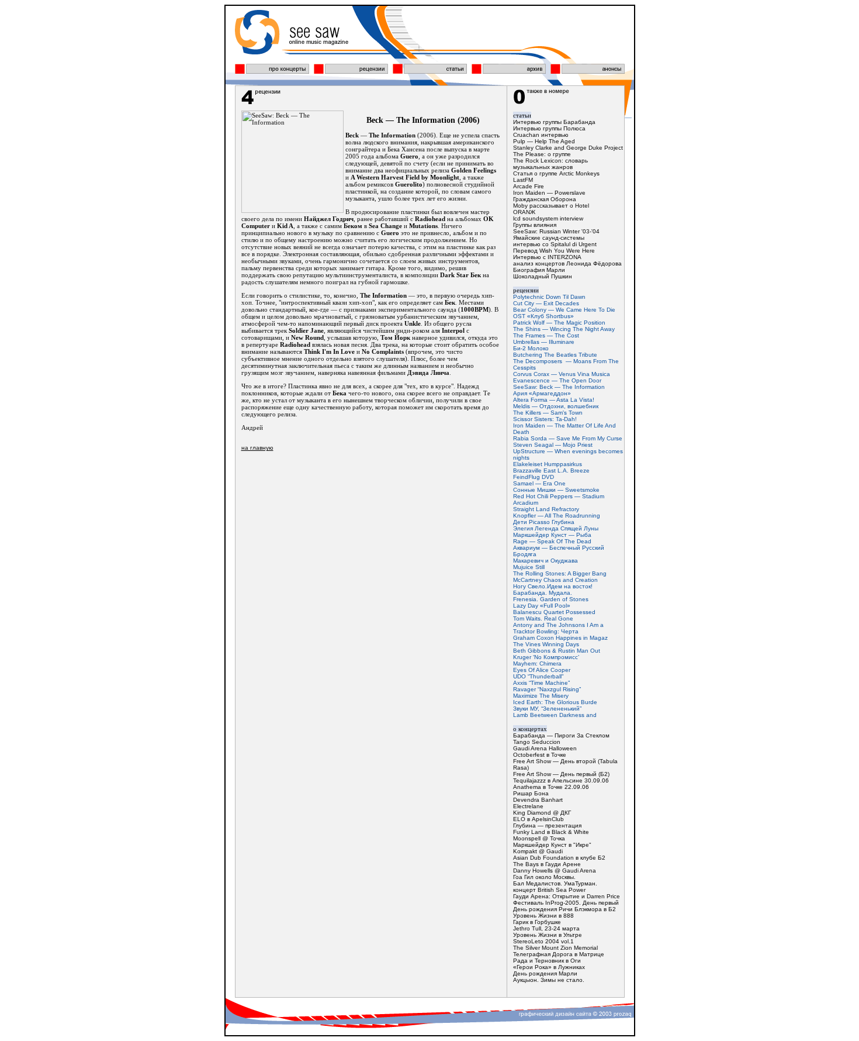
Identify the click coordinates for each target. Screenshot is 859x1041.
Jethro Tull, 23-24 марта (546, 928)
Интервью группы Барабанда (554, 122)
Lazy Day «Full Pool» (541, 605)
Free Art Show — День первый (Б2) (561, 774)
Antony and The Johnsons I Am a (558, 625)
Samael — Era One (539, 483)
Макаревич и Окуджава (545, 560)
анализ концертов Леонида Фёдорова (567, 263)
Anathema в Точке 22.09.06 (551, 787)
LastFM (523, 180)
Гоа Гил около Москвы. (544, 877)
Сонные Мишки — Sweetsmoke (556, 490)
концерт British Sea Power (549, 890)
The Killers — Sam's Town (548, 412)
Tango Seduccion (536, 742)
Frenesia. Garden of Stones (550, 599)
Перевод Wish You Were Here (554, 250)
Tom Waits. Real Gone (543, 618)
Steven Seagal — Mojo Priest (553, 445)
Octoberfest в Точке (539, 755)
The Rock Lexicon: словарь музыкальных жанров (550, 163)
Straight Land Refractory (546, 509)
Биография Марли (539, 270)
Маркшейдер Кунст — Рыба (552, 535)
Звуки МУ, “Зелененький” (547, 708)
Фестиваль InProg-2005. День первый (566, 902)
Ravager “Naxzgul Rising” (547, 689)
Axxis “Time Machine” (541, 683)
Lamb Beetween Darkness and (555, 715)
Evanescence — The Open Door (557, 380)
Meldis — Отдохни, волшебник (555, 406)
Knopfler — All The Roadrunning (556, 515)
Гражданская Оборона (544, 199)
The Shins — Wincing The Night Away (564, 329)
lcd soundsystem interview (548, 218)
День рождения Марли (545, 973)
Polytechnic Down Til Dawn (549, 297)
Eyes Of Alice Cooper (541, 670)
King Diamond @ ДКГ (542, 812)
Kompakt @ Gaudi (538, 851)
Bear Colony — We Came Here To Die (564, 309)
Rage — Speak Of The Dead (552, 541)
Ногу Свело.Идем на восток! (553, 586)
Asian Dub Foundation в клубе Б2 (559, 857)
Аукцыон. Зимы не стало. (548, 980)
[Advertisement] (371, 546)
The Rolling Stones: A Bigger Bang (560, 573)
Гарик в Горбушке (537, 922)
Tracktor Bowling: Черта (546, 631)
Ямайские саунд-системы (548, 238)
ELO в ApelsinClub (538, 819)
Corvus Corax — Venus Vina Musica (561, 374)
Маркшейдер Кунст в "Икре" (552, 845)
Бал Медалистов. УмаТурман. (555, 883)
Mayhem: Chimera (537, 663)
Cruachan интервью (541, 135)
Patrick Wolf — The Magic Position (559, 322)
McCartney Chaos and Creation (555, 580)
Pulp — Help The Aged (544, 141)
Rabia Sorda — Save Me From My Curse (567, 438)
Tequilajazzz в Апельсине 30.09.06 (561, 780)
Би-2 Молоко (531, 348)
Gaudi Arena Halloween (545, 748)
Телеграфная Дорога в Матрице (558, 954)
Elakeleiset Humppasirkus (547, 464)
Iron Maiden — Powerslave (549, 192)
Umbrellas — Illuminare (543, 342)
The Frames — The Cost (546, 335)
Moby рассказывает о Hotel (551, 205)
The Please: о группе (542, 154)
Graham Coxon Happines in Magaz (560, 638)
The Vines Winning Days (546, 644)
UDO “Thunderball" (538, 676)
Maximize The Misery (541, 695)
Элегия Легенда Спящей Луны (555, 528)
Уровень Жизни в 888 (543, 915)
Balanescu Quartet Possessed (554, 612)
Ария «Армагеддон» (542, 393)
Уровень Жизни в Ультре (547, 935)
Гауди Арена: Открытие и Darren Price (566, 896)
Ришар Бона (531, 793)
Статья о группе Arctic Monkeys (556, 173)
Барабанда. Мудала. (542, 593)
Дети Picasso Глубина (543, 522)
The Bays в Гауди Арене (547, 864)
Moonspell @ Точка (539, 838)
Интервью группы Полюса (549, 128)
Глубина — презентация (547, 825)
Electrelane (528, 806)
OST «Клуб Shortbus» (543, 316)
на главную (257, 447)
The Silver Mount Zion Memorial (555, 948)
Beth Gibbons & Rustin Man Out (556, 650)
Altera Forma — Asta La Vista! (553, 400)
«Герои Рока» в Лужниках (549, 967)
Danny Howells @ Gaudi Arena (554, 870)
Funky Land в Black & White (551, 832)
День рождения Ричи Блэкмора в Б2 (564, 909)
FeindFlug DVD (533, 477)
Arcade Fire (528, 186)
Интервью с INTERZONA (547, 257)
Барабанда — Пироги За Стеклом (561, 735)
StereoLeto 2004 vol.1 (543, 941)
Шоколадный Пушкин (542, 276)
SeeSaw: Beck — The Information (559, 387)
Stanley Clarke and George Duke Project (568, 147)
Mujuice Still (529, 567)
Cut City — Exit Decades (546, 303)
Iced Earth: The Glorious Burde (555, 702)
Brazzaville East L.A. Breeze (551, 470)
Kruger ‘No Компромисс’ (546, 657)
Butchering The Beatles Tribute (555, 354)
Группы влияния (534, 225)
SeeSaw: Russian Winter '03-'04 (556, 231)
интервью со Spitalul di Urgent (555, 244)
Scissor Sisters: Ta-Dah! (545, 419)
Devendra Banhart (538, 800)
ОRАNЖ (524, 212)
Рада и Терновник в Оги (547, 960)
